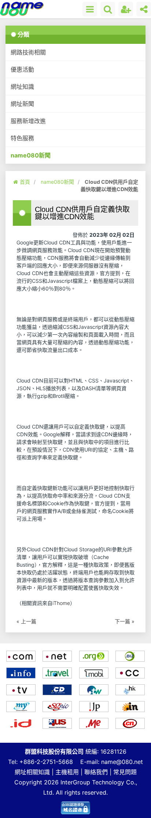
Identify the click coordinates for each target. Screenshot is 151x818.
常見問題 (125, 772)
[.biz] (130, 656)
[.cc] (130, 672)
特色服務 (22, 138)
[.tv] (20, 689)
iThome (61, 603)
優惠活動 (22, 69)
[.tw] (93, 689)
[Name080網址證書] (75, 806)
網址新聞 (22, 103)
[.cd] (57, 689)
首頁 (25, 182)
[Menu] (89, 9)
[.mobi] (93, 672)
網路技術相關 (28, 52)
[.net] (57, 656)
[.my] (20, 706)
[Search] (107, 9)
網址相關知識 (32, 772)
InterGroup (75, 782)
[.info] (20, 672)
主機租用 (67, 772)
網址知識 (22, 86)
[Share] (143, 9)
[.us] (57, 723)
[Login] (125, 9)
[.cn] (130, 723)
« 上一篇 (26, 621)
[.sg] (57, 706)
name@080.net (122, 761)
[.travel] (57, 672)
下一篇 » (125, 621)
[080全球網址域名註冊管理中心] (22, 8)
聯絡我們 (96, 772)
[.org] (93, 656)
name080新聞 (31, 155)
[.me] (93, 723)
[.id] (20, 723)
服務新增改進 (28, 121)
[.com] (20, 656)
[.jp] (93, 706)
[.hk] (130, 689)
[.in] (130, 706)
